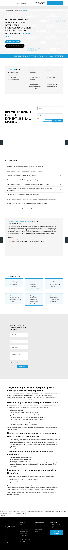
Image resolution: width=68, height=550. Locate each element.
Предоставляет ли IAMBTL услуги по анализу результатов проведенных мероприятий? (31, 199)
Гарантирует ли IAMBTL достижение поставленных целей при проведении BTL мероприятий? (30, 189)
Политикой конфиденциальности (52, 119)
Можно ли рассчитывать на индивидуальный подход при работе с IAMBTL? (28, 184)
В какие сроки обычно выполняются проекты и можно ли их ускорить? (27, 203)
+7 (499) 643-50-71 (40, 2)
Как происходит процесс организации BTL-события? (22, 175)
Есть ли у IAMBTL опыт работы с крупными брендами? (23, 194)
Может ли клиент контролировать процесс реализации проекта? (25, 208)
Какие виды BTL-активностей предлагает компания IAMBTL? (24, 171)
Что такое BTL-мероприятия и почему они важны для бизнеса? (25, 166)
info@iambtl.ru (41, 4)
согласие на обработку (48, 121)
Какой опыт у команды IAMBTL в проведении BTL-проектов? (24, 180)
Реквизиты (8, 540)
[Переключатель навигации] (8, 7)
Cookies (7, 542)
